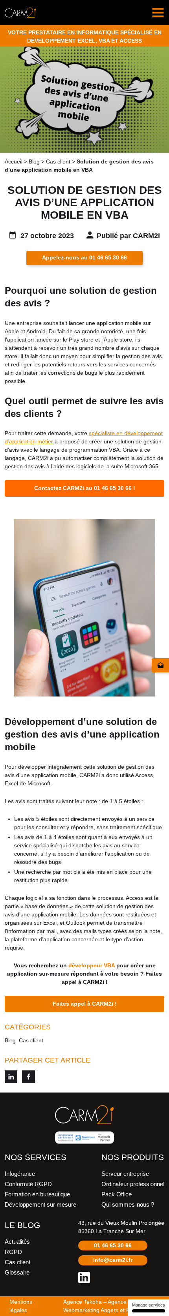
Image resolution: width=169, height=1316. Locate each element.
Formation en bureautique (37, 1194)
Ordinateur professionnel (132, 1184)
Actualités (17, 1242)
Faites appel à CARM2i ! (85, 1004)
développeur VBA (91, 965)
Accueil (13, 161)
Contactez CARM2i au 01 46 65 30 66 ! (84, 488)
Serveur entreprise (125, 1174)
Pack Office (116, 1194)
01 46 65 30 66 (113, 1245)
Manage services (148, 1305)
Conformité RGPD (28, 1184)
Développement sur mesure (40, 1204)
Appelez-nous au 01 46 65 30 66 (84, 257)
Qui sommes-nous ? (127, 1204)
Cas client (58, 161)
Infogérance (20, 1174)
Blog (34, 161)
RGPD (13, 1252)
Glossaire (17, 1272)
